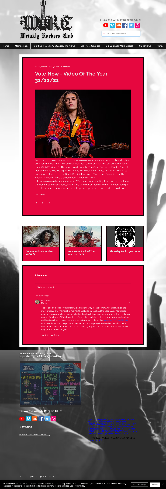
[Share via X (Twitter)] (42, 203)
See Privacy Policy (77, 485)
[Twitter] (131, 25)
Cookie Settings (139, 484)
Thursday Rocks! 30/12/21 (125, 251)
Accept (155, 484)
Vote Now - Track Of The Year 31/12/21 (81, 252)
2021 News (40, 194)
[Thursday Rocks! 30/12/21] (125, 236)
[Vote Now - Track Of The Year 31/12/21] (83, 236)
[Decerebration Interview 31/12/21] (41, 236)
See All (141, 221)
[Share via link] (49, 203)
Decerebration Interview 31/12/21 (39, 252)
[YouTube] (105, 25)
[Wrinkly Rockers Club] (112, 25)
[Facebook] (124, 25)
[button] (50, 384)
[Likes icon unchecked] (43, 334)
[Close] (162, 484)
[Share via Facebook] (36, 203)
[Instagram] (137, 25)
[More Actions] (129, 301)
